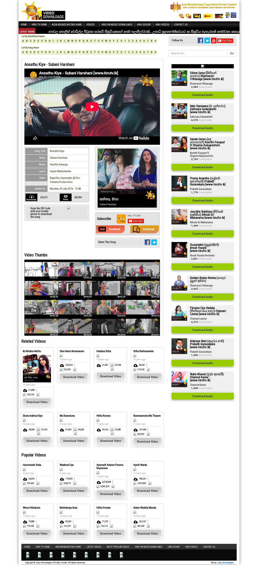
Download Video (37, 402)
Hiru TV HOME (39, 24)
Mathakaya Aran (68, 507)
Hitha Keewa (103, 415)
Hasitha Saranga (59, 164)
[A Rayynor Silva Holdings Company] (203, 10)
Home (24, 24)
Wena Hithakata (31, 507)
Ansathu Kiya (57, 151)
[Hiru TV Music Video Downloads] (43, 10)
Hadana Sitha (104, 351)
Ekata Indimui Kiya (32, 415)
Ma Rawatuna (67, 415)
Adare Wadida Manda (144, 507)
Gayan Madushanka (60, 171)
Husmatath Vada (32, 465)
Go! (232, 53)
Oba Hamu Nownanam (72, 351)
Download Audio (202, 95)
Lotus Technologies (226, 562)
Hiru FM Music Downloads (117, 24)
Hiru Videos (162, 24)
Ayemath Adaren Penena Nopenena (110, 466)
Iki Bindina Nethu (32, 351)
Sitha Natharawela (143, 351)
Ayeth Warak (140, 465)
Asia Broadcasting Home (67, 24)
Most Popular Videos (118, 547)
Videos (90, 24)
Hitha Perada (103, 507)
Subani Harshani (58, 158)
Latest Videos (94, 547)
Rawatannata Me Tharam (147, 415)
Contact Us (181, 24)
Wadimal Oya (67, 465)
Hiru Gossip (144, 24)
